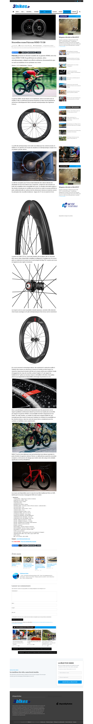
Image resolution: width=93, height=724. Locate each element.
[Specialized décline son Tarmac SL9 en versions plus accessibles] (62, 59)
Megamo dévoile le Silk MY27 (69, 37)
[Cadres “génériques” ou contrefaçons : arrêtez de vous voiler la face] (62, 118)
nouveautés (49, 46)
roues (20, 47)
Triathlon (48, 11)
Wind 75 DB (35, 47)
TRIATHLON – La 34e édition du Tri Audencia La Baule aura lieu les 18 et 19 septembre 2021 (37, 652)
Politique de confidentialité (59, 722)
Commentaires (76, 107)
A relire (74, 11)
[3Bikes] (21, 701)
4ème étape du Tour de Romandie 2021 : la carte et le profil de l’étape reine (48, 643)
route (22, 47)
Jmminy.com (42, 722)
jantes (46, 46)
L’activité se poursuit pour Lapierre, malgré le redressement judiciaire (73, 72)
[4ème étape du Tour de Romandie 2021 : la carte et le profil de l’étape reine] (49, 634)
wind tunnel (39, 47)
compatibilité (30, 46)
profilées (14, 47)
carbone (23, 46)
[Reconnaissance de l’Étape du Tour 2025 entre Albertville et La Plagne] (62, 125)
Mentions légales (49, 722)
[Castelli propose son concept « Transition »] (62, 65)
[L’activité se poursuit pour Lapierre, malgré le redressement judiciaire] (62, 72)
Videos (60, 11)
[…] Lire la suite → (62, 46)
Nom (13, 603)
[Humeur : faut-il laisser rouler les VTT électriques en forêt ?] (62, 112)
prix (12, 47)
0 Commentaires (38, 45)
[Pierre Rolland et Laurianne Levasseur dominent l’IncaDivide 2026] (62, 52)
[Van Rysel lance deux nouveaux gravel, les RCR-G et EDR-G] (62, 92)
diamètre (39, 46)
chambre (26, 46)
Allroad (55, 11)
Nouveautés (67, 11)
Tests (17, 11)
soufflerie (24, 47)
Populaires (63, 107)
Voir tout (78, 16)
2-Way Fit (14, 46)
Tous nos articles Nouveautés (28, 541)
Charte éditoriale (68, 722)
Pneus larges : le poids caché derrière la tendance (52, 565)
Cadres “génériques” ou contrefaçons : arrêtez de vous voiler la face (73, 119)
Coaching (28, 11)
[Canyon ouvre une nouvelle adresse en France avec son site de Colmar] (62, 85)
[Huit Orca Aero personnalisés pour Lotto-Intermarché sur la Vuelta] (62, 98)
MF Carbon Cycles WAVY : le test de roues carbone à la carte (28, 565)
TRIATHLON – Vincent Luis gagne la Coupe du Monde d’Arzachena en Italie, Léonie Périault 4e (32, 648)
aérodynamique (18, 46)
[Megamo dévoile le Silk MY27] (70, 27)
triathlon (28, 47)
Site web (13, 612)
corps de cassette (35, 46)
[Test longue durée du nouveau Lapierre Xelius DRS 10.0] (62, 138)
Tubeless (31, 47)
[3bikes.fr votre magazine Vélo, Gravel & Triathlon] (13, 11)
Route (42, 11)
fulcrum (43, 46)
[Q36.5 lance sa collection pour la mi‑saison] (62, 78)
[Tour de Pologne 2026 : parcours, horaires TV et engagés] (20, 634)
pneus (52, 46)
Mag (22, 11)
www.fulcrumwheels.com (23, 539)
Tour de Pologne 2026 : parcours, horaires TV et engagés (18, 643)
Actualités (61, 34)
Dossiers (36, 11)
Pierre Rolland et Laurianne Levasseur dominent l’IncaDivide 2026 (73, 53)
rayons (18, 47)
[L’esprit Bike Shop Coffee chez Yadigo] (34, 634)
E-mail (13, 607)
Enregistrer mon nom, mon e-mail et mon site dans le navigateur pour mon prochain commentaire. (32, 616)
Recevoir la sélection (70, 682)
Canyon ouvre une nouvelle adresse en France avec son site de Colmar (74, 86)
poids (54, 46)
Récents (69, 107)
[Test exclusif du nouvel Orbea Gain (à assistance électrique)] (62, 132)
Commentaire (15, 590)
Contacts (74, 722)
